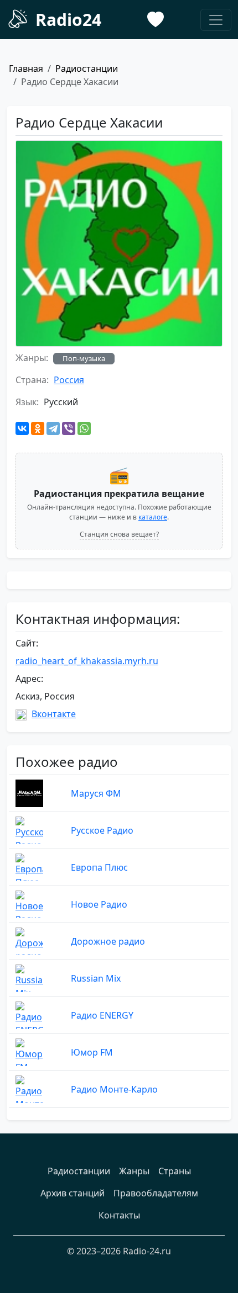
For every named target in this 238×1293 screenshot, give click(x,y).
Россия (69, 380)
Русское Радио (102, 830)
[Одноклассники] (37, 428)
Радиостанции (86, 68)
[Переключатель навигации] (215, 20)
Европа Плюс (99, 867)
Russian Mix (96, 978)
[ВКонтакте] (22, 428)
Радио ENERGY (102, 1015)
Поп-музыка (84, 358)
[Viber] (68, 428)
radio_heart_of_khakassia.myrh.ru (86, 661)
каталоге (152, 517)
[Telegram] (53, 428)
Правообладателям (155, 1193)
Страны (174, 1171)
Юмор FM (92, 1052)
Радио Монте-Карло (114, 1089)
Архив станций (72, 1193)
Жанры (134, 1171)
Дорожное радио (108, 941)
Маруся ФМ (96, 793)
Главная (26, 68)
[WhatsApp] (84, 428)
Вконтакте (54, 714)
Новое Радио (99, 904)
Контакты (119, 1215)
